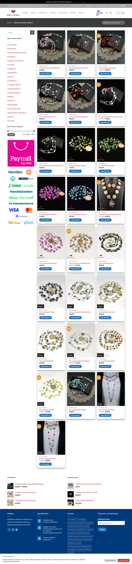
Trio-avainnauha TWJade (77, 165)
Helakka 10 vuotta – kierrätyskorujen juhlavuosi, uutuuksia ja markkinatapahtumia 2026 (52, 530)
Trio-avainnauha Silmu (46, 410)
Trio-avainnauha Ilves (106, 263)
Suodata (11, 134)
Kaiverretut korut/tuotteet (16, 53)
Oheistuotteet (12, 105)
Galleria (33, 13)
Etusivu (9, 22)
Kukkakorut (11, 69)
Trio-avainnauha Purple (107, 410)
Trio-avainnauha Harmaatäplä (79, 361)
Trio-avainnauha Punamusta (78, 68)
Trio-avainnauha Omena (107, 165)
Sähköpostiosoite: (104, 519)
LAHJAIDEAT (12, 73)
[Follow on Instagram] (121, 5)
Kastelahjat (11, 57)
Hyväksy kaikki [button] (123, 560)
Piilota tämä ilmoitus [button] (79, 2)
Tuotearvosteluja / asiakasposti (49, 538)
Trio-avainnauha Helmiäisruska (79, 263)
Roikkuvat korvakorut (74, 543)
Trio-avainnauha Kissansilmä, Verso (51, 165)
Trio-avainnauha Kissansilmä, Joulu (111, 117)
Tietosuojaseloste (100, 6)
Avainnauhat (63, 13)
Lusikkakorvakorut (14, 85)
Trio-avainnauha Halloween (78, 117)
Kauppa (25, 13)
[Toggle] (33, 84)
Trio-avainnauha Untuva (47, 117)
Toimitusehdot (89, 6)
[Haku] (106, 13)
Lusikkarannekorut (14, 89)
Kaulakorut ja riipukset (15, 61)
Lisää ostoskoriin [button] (45, 73)
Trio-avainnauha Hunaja (107, 361)
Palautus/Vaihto (113, 6)
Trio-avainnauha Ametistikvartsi (80, 312)
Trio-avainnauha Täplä (46, 312)
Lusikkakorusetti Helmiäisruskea (110, 214)
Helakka (81, 13)
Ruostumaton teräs (14, 109)
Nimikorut (11, 101)
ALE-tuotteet (12, 45)
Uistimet (73, 13)
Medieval (10, 97)
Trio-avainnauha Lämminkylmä (49, 68)
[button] (111, 13)
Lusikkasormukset (13, 93)
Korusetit (10, 65)
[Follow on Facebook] (119, 5)
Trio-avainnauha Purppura (48, 263)
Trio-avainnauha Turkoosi (77, 214)
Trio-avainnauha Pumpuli (77, 410)
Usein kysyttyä (77, 6)
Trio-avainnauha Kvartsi (107, 312)
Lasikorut (53, 13)
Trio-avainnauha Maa (46, 361)
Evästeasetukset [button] (110, 560)
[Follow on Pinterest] (123, 5)
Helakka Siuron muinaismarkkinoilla (50, 521)
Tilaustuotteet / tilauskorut (17, 113)
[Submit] (32, 32)
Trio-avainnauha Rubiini (47, 458)
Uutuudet (10, 121)
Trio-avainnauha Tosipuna (107, 68)
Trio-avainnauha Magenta (48, 214)
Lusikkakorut (42, 13)
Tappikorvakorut (86, 546)
